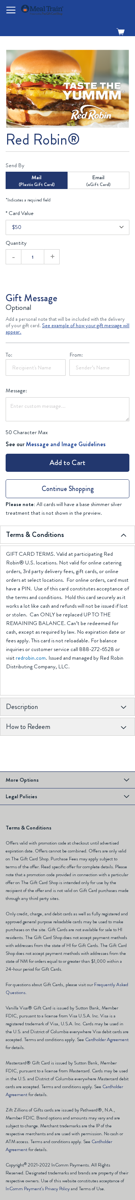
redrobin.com (31, 658)
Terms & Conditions (35, 534)
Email (98, 180)
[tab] (67, 535)
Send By (15, 165)
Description (22, 706)
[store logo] (63, 10)
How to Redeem (28, 726)
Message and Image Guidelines (66, 444)
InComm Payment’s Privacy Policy (38, 1188)
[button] (11, 10)
